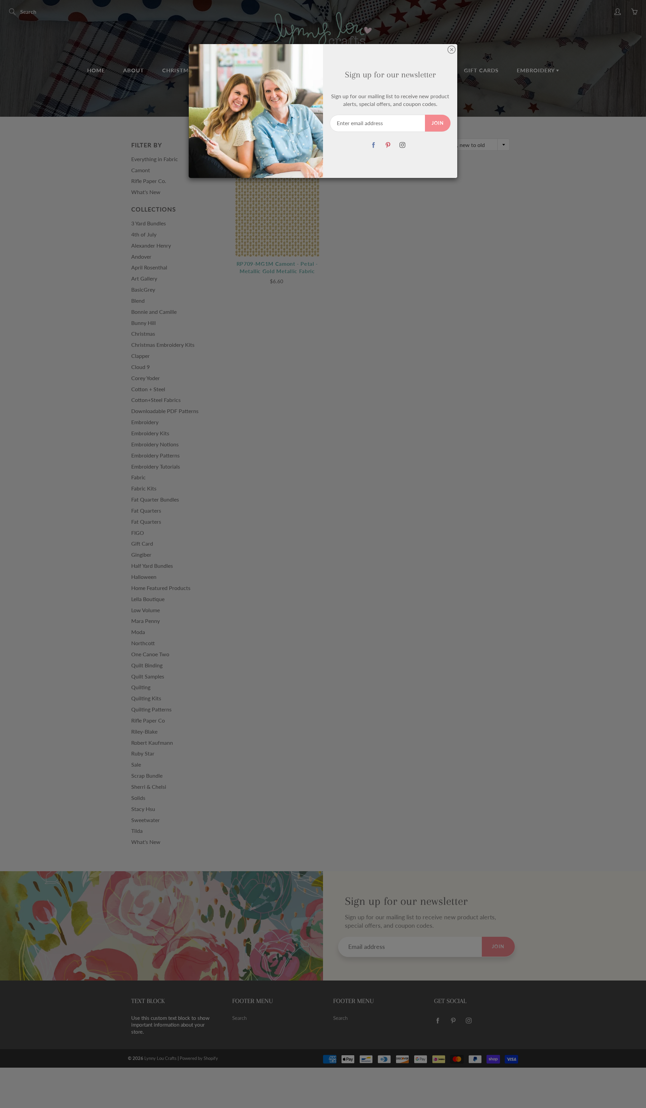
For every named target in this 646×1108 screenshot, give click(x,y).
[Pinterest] (388, 145)
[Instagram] (402, 145)
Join (438, 123)
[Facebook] (373, 145)
